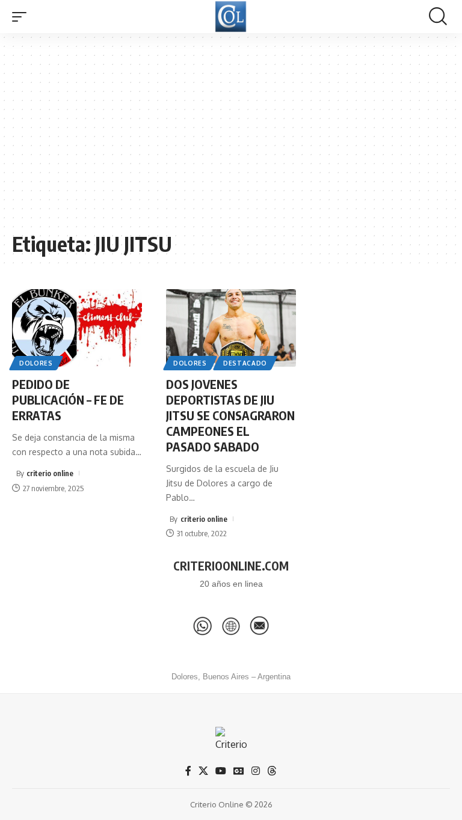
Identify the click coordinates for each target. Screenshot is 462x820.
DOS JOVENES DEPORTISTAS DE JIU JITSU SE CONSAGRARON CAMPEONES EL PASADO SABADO (230, 415)
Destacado (245, 363)
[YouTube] (220, 771)
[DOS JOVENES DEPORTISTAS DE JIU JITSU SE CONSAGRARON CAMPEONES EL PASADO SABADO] (231, 328)
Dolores (36, 363)
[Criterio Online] (230, 16)
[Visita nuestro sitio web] (231, 625)
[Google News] (238, 771)
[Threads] (272, 771)
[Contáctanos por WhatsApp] (202, 625)
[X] (203, 771)
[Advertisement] (231, 138)
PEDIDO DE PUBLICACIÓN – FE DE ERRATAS (68, 399)
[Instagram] (255, 771)
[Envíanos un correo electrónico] (259, 625)
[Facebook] (188, 771)
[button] (22, 17)
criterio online (49, 473)
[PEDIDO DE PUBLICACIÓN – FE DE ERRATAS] (77, 328)
